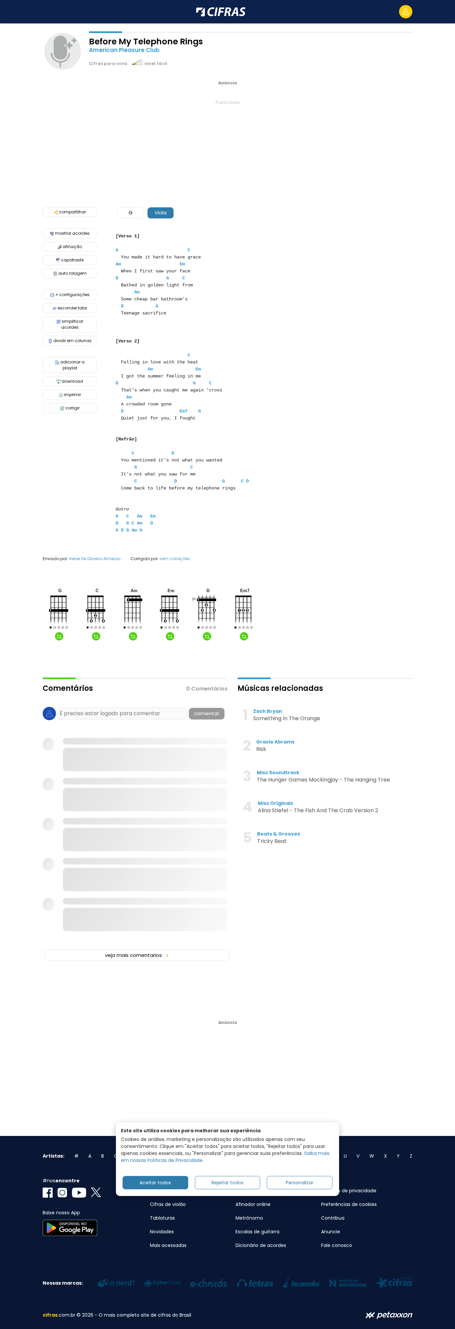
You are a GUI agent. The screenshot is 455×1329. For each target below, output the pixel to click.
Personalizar (299, 1182)
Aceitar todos (155, 1182)
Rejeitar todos (227, 1182)
